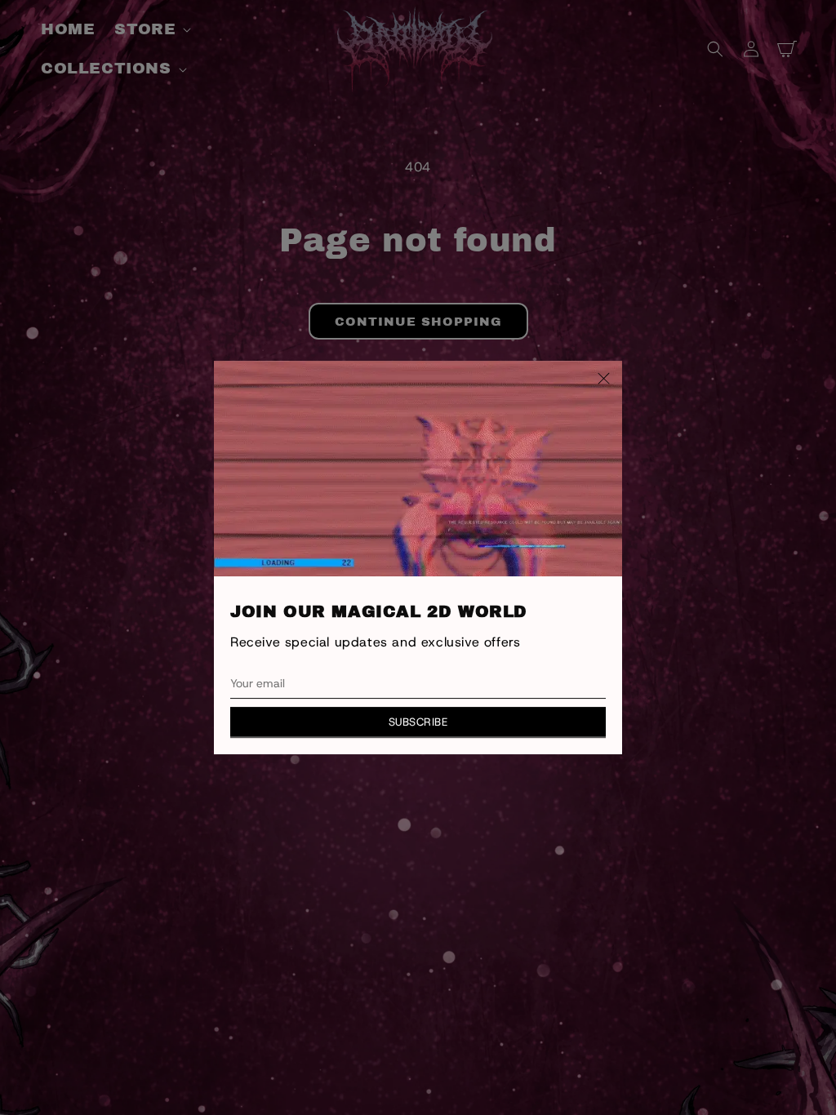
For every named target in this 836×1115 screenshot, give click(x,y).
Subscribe (418, 721)
